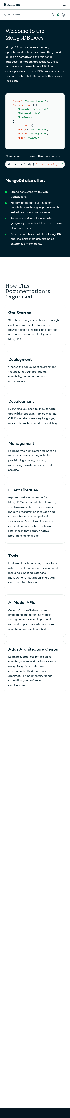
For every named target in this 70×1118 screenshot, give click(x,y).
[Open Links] (64, 5)
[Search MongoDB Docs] (52, 14)
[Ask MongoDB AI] (57, 14)
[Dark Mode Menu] (63, 14)
